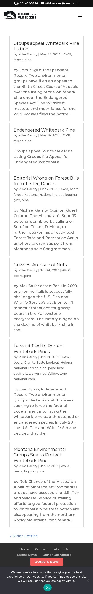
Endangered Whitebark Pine (44, 130)
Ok (48, 587)
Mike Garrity (27, 54)
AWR (67, 54)
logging (71, 195)
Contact (41, 549)
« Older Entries (23, 536)
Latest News (27, 555)
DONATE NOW (47, 562)
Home (24, 549)
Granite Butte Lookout (41, 362)
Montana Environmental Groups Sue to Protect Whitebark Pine (40, 455)
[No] (87, 580)
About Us (61, 549)
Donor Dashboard (57, 555)
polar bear (56, 368)
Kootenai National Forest (44, 195)
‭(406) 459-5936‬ (27, 3)
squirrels (20, 374)
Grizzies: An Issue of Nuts (40, 264)
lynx (17, 200)
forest (18, 60)
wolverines (37, 374)
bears (74, 189)
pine (28, 60)
